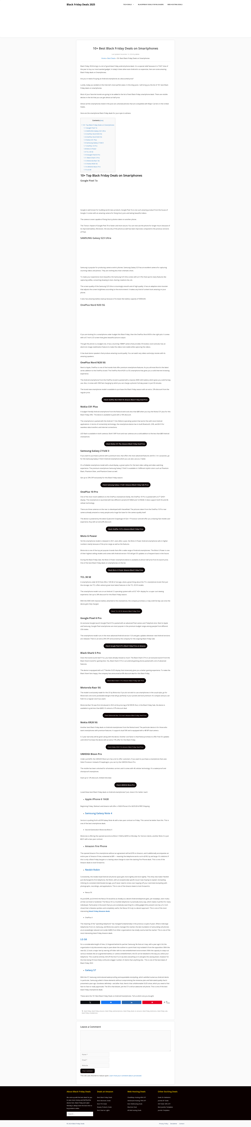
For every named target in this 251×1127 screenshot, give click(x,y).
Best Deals (111, 58)
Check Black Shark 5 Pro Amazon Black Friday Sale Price (125, 681)
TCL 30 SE (88, 152)
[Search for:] (80, 1114)
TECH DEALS (127, 4)
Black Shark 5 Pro (92, 158)
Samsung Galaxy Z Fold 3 (94, 143)
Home (103, 58)
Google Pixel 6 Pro (92, 155)
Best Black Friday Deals (104, 1097)
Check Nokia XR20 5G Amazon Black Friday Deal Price (125, 747)
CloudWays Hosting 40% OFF (136, 1097)
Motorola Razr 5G (92, 161)
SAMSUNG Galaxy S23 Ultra (95, 131)
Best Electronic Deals (104, 1101)
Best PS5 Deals (102, 1104)
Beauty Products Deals (104, 1107)
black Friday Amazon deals (99, 911)
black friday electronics (150, 1011)
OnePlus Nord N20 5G (93, 137)
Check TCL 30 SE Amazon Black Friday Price (125, 611)
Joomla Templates (164, 1110)
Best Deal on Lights (103, 1110)
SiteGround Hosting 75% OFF (136, 1101)
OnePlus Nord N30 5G (93, 134)
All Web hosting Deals (134, 1110)
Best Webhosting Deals (134, 1104)
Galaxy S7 (90, 970)
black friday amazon (98, 1011)
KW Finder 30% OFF (164, 1104)
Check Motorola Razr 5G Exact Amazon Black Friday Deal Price (125, 715)
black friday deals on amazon (132, 1011)
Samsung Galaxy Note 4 (98, 813)
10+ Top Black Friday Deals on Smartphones (97, 125)
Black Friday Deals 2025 (81, 4)
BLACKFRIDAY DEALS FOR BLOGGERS (151, 4)
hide (101, 120)
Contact (181, 1124)
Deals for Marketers (164, 1097)
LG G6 (87, 170)
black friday (87, 1011)
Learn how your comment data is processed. (125, 1076)
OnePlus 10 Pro (90, 146)
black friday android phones (114, 1011)
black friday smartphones (90, 1013)
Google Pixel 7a (90, 128)
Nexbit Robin (92, 869)
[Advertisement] (125, 23)
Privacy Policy (163, 1124)
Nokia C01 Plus (90, 140)
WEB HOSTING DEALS (174, 4)
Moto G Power (90, 149)
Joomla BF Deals (163, 1101)
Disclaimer (173, 1124)
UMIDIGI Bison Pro (92, 167)
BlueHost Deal (132, 1107)
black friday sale (162, 1011)
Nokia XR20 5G (91, 164)
